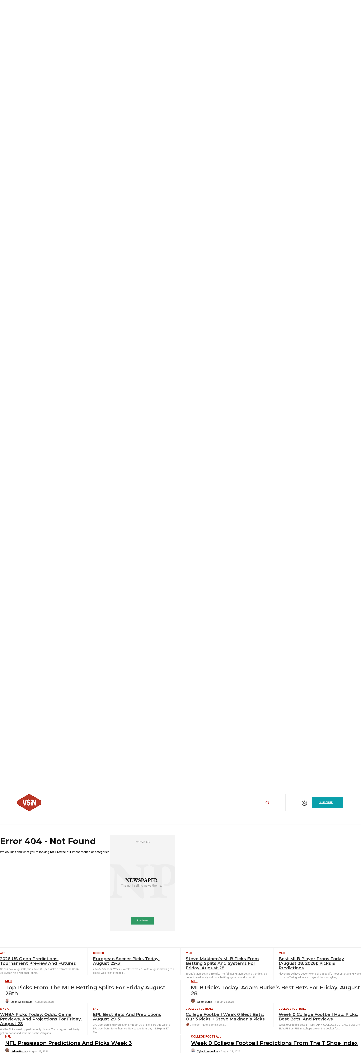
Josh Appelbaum (21, 1001)
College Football (199, 1008)
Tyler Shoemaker (207, 1051)
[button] (267, 802)
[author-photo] (8, 1001)
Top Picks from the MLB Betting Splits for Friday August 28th (85, 990)
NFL (8, 1036)
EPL (95, 1008)
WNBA (4, 1008)
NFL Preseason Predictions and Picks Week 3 (68, 1043)
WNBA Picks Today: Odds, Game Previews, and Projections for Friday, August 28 (41, 1019)
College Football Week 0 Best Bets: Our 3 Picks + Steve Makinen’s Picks (225, 1017)
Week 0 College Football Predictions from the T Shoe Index (274, 1043)
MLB (8, 981)
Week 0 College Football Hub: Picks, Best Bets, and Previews (318, 1017)
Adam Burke (204, 1001)
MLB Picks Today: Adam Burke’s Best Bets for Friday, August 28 (275, 990)
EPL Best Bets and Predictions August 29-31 (127, 1017)
